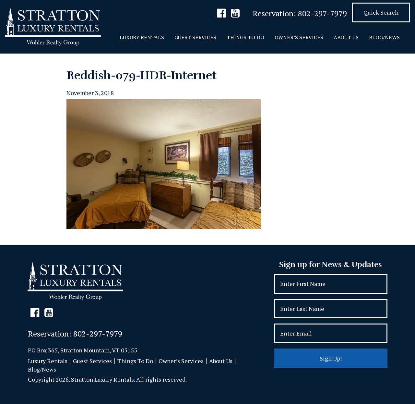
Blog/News (384, 37)
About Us (346, 37)
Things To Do (245, 37)
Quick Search (380, 12)
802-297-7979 (322, 13)
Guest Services (195, 37)
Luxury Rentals (142, 37)
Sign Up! (331, 358)
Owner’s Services (299, 37)
